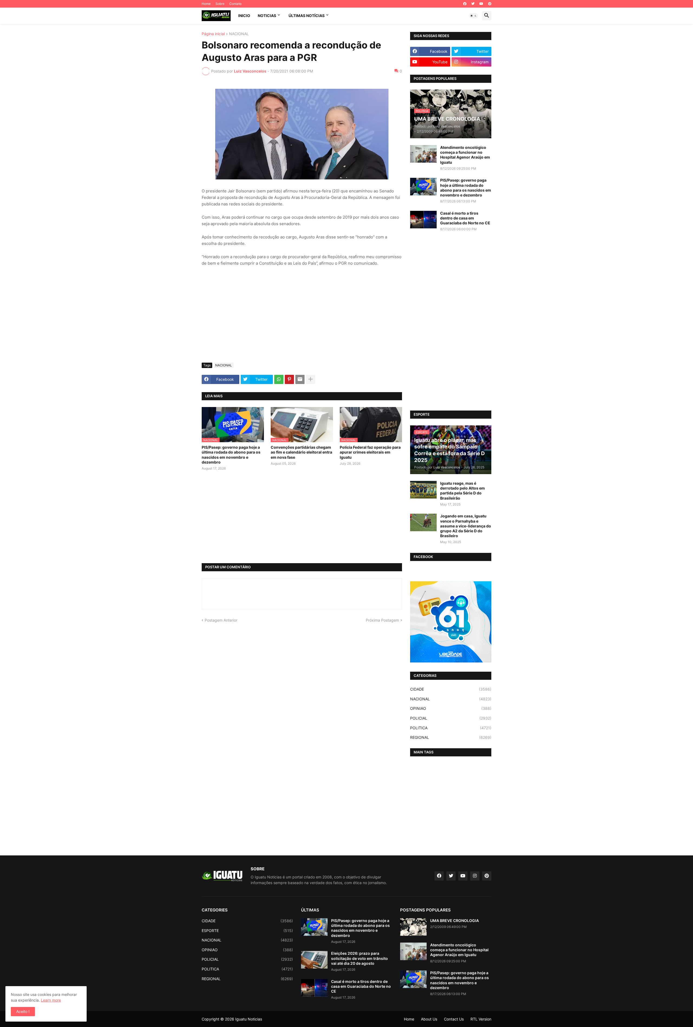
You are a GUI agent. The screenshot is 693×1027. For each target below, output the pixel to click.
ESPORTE (247, 930)
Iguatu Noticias (248, 1019)
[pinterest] (489, 4)
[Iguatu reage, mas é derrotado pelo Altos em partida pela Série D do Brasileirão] (423, 489)
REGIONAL (450, 737)
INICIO (244, 15)
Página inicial (213, 34)
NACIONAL (239, 34)
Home (206, 4)
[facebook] (464, 4)
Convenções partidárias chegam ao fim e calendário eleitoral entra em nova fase (301, 452)
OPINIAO (450, 708)
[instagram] (474, 876)
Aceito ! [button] (23, 1011)
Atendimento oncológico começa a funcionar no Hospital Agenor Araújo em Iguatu (465, 155)
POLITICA (450, 728)
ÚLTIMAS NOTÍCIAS (307, 15)
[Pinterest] (289, 379)
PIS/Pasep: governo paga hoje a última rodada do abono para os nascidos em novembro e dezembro (231, 454)
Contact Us (454, 1019)
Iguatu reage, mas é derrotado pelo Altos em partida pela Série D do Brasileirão (462, 490)
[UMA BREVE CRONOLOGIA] (413, 927)
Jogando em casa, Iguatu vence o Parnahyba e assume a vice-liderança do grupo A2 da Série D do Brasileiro (465, 526)
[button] (473, 15)
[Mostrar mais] (310, 379)
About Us (429, 1019)
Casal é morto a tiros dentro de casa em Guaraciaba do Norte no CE (465, 218)
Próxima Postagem (382, 620)
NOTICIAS (267, 15)
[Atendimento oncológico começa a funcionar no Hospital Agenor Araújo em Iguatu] (423, 154)
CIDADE (450, 689)
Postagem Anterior (221, 620)
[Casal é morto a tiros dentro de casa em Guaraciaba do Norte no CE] (423, 219)
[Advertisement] (302, 318)
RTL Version (480, 1019)
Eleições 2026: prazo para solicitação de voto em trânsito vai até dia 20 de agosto (359, 958)
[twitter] (473, 4)
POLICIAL (450, 718)
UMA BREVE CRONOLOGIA (454, 920)
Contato (235, 4)
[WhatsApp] (278, 379)
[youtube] (481, 4)
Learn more (51, 1000)
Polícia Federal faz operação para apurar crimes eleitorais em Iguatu (370, 452)
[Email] (300, 379)
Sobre (219, 4)
